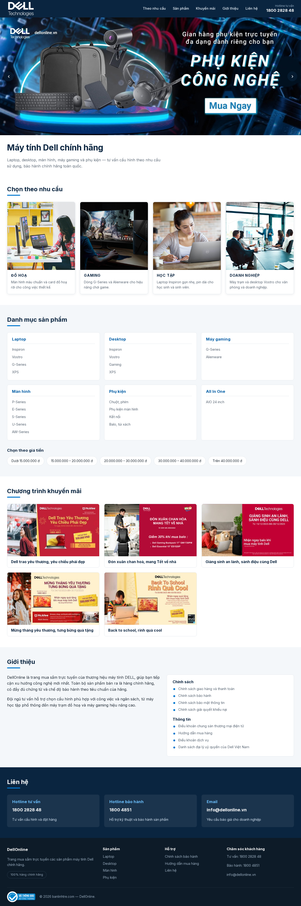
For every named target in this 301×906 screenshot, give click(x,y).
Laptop (108, 856)
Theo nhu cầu (154, 8)
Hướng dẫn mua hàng (182, 863)
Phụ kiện (110, 877)
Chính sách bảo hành (181, 856)
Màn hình (110, 870)
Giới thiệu (230, 8)
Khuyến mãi (205, 8)
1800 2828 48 (280, 10)
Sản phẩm (181, 8)
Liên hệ (252, 8)
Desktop (110, 863)
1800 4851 (120, 809)
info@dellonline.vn (227, 809)
